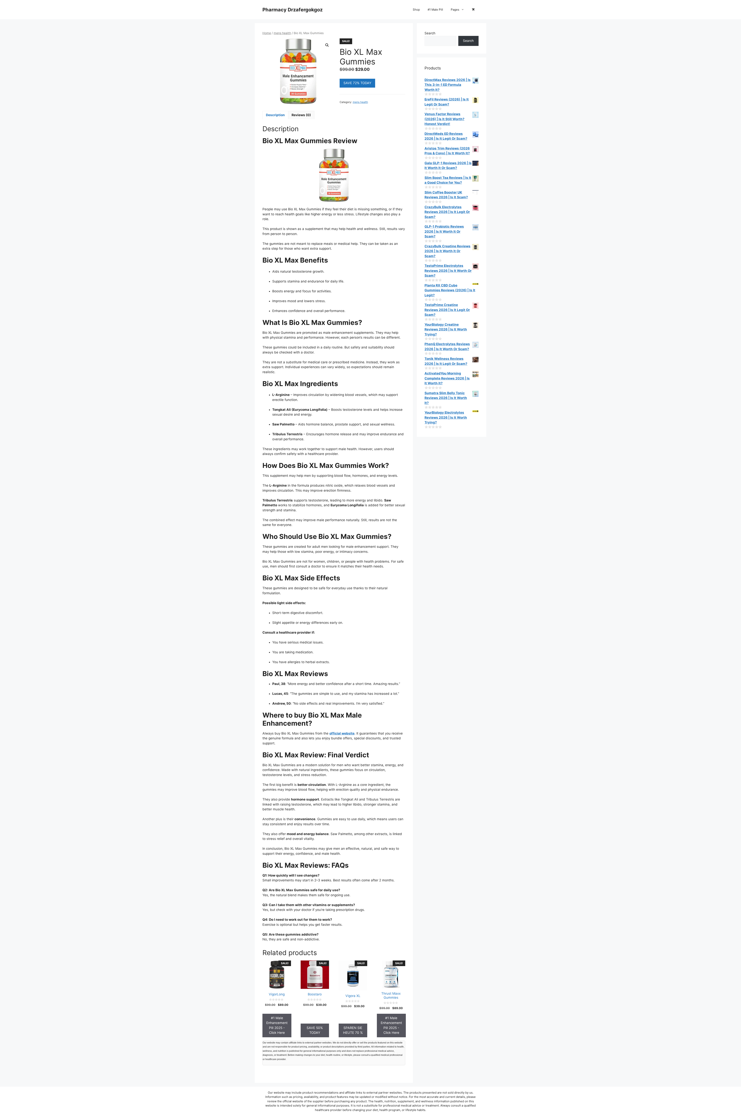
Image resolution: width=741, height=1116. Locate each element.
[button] (327, 45)
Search (430, 33)
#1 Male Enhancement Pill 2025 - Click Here (277, 1025)
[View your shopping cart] (473, 9)
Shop (416, 9)
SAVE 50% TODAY (315, 1030)
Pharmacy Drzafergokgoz (292, 10)
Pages (455, 9)
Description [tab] (275, 115)
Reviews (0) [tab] (301, 115)
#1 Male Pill (435, 9)
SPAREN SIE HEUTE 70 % (353, 1030)
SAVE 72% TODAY (357, 83)
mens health (282, 33)
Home (266, 33)
